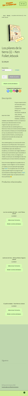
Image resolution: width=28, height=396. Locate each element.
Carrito (22, 392)
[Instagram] (14, 11)
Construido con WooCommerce (10, 387)
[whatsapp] (19, 11)
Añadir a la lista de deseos (11, 83)
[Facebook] (11, 11)
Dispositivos (5, 68)
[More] (20, 91)
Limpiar (17, 70)
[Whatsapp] (11, 91)
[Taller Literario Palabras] (8, 11)
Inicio (4, 15)
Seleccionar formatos (14, 220)
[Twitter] (16, 11)
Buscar (14, 393)
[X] (17, 91)
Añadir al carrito (14, 77)
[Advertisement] (14, 340)
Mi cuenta (4, 393)
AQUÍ (6, 168)
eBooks (8, 15)
